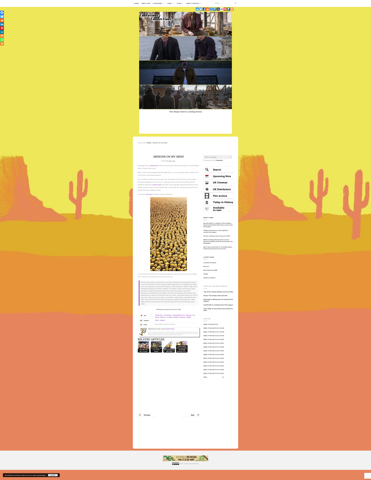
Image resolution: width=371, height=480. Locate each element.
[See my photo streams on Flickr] (222, 9)
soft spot (149, 194)
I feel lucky (145, 3)
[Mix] (2, 36)
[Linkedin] (2, 24)
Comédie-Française (209, 262)
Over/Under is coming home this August (218, 305)
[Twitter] (2, 16)
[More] (2, 44)
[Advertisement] (211, 414)
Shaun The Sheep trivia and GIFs (215, 295)
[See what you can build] (211, 9)
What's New (208, 218)
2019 (205, 351)
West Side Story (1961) (210, 270)
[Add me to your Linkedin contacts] (215, 9)
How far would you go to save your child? (216, 236)
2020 (205, 347)
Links (169, 3)
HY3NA (205, 274)
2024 (205, 332)
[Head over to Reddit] (208, 9)
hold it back (157, 185)
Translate (219, 160)
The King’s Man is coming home (185, 112)
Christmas (167, 315)
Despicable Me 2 (178, 315)
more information (41, 475)
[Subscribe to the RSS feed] (232, 9)
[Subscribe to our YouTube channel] (225, 9)
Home (136, 3)
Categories (157, 3)
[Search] (235, 3)
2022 (205, 339)
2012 (205, 377)
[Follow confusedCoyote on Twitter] (201, 9)
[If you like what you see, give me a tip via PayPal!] (229, 9)
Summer (182, 317)
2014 (205, 369)
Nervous (206, 266)
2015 (205, 366)
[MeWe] (2, 32)
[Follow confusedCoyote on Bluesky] (197, 9)
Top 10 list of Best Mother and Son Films (218, 292)
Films (179, 3)
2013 (205, 373)
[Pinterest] (2, 28)
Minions (163, 317)
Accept (52, 475)
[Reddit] (2, 20)
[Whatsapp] (2, 40)
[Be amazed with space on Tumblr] (218, 9)
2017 (205, 358)
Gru (193, 315)
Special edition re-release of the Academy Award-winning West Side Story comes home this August (218, 224)
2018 (205, 354)
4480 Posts (169, 329)
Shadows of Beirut (209, 278)
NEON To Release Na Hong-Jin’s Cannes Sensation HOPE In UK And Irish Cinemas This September (218, 241)
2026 (205, 324)
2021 (205, 343)
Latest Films (208, 257)
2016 (205, 362)
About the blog (193, 3)
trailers (162, 320)
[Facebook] (2, 13)
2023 (205, 336)
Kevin (157, 317)
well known (154, 165)
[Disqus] (169, 380)
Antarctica (159, 315)
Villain (189, 317)
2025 (205, 328)
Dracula (188, 315)
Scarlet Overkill (172, 317)
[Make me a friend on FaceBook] (204, 9)
